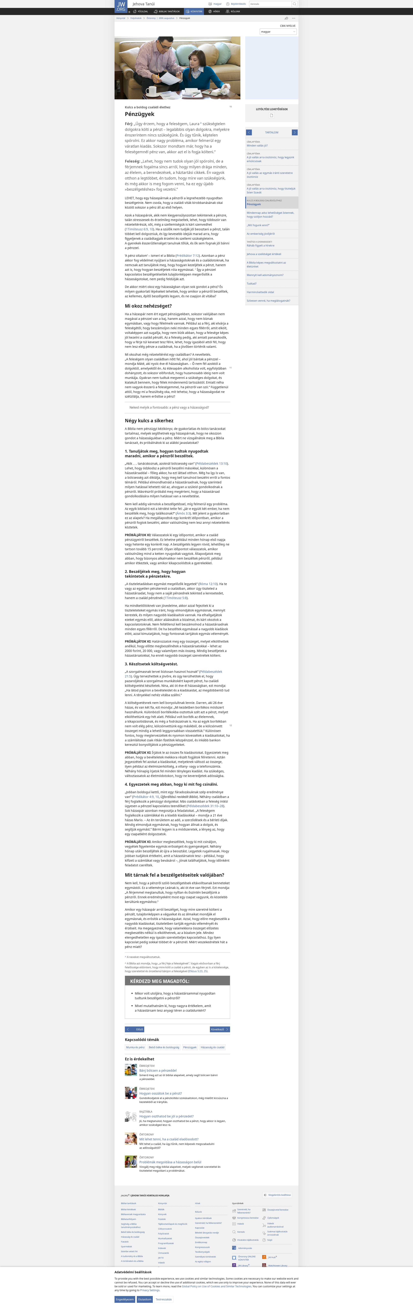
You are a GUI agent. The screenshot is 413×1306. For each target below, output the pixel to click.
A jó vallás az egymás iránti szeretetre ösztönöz (270, 173)
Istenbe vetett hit (129, 1251)
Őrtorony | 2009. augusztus (160, 18)
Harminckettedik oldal (260, 292)
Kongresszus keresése (245, 1218)
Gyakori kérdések (203, 1218)
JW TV (161, 1257)
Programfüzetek (166, 1243)
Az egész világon (203, 1261)
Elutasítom (144, 1299)
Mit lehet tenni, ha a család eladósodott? (168, 1139)
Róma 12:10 (208, 584)
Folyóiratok (136, 18)
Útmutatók (163, 1252)
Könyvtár (120, 18)
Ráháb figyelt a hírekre (260, 243)
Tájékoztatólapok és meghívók (172, 1223)
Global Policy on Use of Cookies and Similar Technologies (216, 1286)
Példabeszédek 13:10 (211, 463)
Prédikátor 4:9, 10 (146, 797)
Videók (161, 1262)
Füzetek (162, 1219)
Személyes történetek (205, 1256)
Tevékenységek (202, 1251)
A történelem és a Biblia (132, 1261)
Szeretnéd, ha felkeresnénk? (208, 1222)
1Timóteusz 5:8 (176, 598)
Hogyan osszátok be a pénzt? (160, 1093)
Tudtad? (252, 283)
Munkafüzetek (165, 1238)
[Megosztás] (286, 18)
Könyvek (162, 1214)
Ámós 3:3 (183, 513)
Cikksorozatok (165, 1228)
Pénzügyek (264, 202)
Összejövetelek (202, 1237)
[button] (166, 11)
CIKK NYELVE (288, 26)
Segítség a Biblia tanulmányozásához (131, 1225)
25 (205, 971)
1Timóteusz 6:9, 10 (139, 229)
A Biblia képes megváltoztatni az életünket (266, 264)
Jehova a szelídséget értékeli (264, 254)
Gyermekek (126, 1246)
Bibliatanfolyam (128, 1219)
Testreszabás (164, 1299)
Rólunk (198, 1211)
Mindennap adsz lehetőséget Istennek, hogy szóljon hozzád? (270, 214)
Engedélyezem (125, 1299)
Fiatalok (125, 1241)
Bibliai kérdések (128, 1209)
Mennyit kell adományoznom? (265, 275)
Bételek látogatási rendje (207, 1232)
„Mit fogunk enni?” (258, 225)
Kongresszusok (202, 1247)
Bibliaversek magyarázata (133, 1214)
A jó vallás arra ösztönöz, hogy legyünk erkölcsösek (270, 157)
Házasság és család (130, 1236)
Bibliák (161, 1209)
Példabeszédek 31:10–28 (205, 806)
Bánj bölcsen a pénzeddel (158, 1070)
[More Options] (294, 18)
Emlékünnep (201, 1242)
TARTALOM (271, 132)
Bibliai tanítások (128, 1203)
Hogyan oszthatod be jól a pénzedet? (166, 1116)
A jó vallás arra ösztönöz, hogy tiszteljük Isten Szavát (271, 188)
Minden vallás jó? (257, 143)
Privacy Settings (150, 1290)
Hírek (197, 1203)
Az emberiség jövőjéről (261, 233)
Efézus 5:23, (196, 971)
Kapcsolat (199, 1227)
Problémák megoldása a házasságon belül (170, 1162)
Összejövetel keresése (275, 1210)
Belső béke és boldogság (133, 1232)
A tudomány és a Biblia (132, 1256)
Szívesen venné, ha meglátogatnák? (268, 300)
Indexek (162, 1248)
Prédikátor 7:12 (187, 255)
